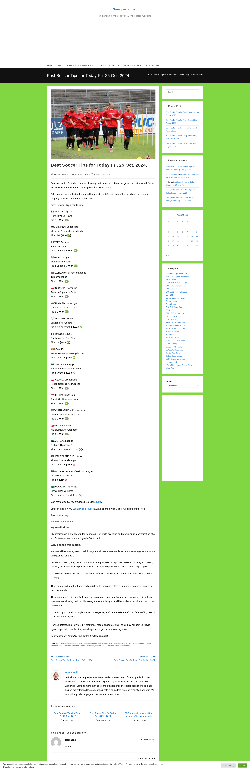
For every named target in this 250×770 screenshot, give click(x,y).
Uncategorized (171, 362)
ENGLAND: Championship (176, 286)
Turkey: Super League (174, 356)
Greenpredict (60, 174)
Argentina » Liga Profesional (176, 274)
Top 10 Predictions (173, 353)
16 (197, 236)
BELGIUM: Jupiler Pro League (177, 277)
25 (173, 246)
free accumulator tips (84, 646)
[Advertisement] (125, 43)
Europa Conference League (176, 298)
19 (178, 241)
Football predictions (65, 646)
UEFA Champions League (175, 359)
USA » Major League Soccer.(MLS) (179, 365)
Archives (169, 382)
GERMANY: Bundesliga (175, 313)
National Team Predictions (176, 325)
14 (187, 236)
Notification (170, 335)
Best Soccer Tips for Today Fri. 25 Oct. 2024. (186, 75)
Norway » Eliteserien (173, 332)
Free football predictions (106, 646)
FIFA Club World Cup (174, 307)
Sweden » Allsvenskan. (174, 347)
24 (168, 246)
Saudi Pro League (172, 338)
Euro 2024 (170, 295)
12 (178, 236)
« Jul (168, 255)
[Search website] (200, 66)
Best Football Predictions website (93, 643)
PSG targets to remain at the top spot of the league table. (138, 714)
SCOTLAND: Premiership (175, 341)
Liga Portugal (171, 319)
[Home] (149, 75)
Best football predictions (67, 643)
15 (192, 236)
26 (178, 246)
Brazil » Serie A (172, 280)
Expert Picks (171, 304)
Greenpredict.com (125, 9)
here (98, 502)
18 (173, 241)
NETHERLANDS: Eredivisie (176, 328)
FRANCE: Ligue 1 (102, 174)
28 (187, 246)
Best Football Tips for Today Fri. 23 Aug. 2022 (68, 714)
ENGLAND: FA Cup (173, 289)
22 (192, 241)
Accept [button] (242, 765)
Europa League (171, 301)
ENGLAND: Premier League (176, 292)
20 (182, 241)
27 (182, 246)
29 (192, 246)
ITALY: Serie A (171, 316)
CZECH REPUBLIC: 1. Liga (176, 283)
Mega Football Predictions (176, 322)
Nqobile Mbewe (171, 174)
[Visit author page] (56, 675)
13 (182, 236)
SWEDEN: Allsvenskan (174, 350)
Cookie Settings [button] (229, 765)
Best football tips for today (121, 643)
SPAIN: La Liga (171, 344)
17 (168, 241)
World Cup (170, 368)
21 (187, 241)
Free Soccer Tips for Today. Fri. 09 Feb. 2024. (103, 714)
